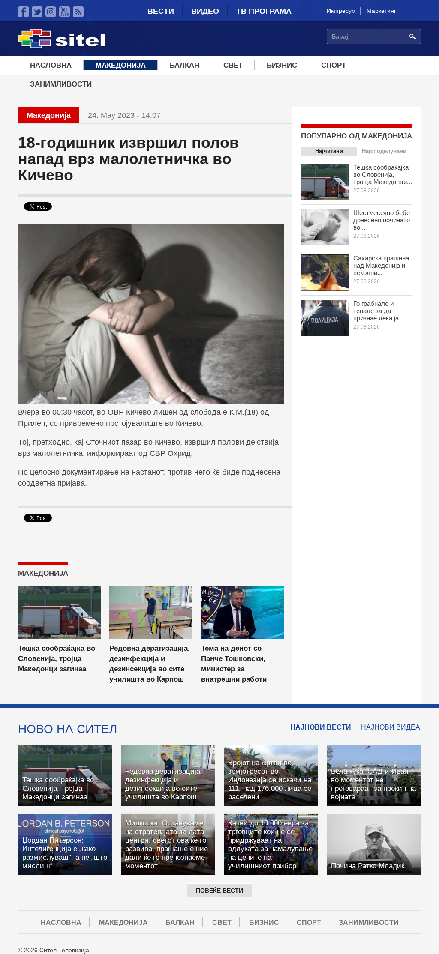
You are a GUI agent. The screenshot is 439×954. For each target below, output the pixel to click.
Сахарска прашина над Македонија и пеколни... (381, 265)
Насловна (51, 65)
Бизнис (282, 65)
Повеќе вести (219, 890)
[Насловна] (61, 46)
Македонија (121, 65)
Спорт (333, 65)
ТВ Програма (264, 11)
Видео (205, 11)
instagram (50, 11)
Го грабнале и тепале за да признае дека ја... (378, 311)
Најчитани (329, 151)
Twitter (37, 11)
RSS (78, 11)
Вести (160, 11)
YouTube (64, 11)
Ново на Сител (67, 729)
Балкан (184, 65)
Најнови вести (320, 727)
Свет (233, 65)
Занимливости (61, 84)
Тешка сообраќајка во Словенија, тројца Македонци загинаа (56, 658)
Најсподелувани (384, 151)
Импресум (341, 10)
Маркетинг (381, 10)
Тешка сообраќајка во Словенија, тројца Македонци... (382, 174)
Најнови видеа (390, 727)
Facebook (23, 11)
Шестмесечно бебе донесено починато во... (381, 220)
